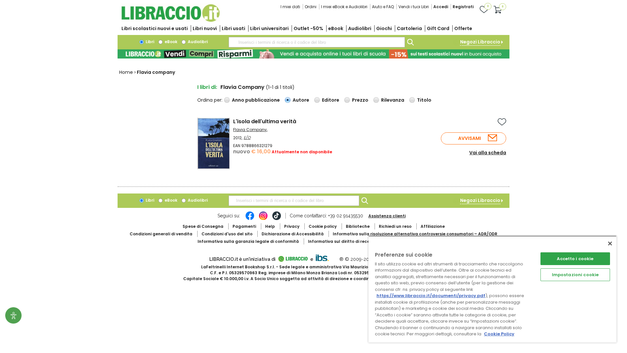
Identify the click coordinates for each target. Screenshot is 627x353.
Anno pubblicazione (256, 100)
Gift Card (438, 28)
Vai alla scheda (487, 152)
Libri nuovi (205, 28)
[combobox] (317, 42)
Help (270, 226)
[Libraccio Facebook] (249, 219)
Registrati (463, 6)
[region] (492, 289)
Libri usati (233, 28)
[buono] (313, 54)
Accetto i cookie (575, 259)
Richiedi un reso (395, 226)
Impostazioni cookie (575, 275)
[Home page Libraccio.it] (170, 20)
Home (126, 72)
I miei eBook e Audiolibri (344, 6)
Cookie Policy (499, 334)
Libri (149, 41)
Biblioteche (358, 226)
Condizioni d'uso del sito (226, 234)
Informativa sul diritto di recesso (342, 241)
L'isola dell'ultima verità (264, 121)
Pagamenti (244, 226)
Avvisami (469, 138)
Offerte (463, 28)
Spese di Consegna (203, 226)
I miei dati (290, 6)
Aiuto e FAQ (383, 6)
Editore (330, 100)
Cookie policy (323, 226)
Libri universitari (269, 28)
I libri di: (207, 87)
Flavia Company (250, 129)
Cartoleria (409, 28)
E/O (247, 137)
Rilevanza (392, 100)
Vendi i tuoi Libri (413, 6)
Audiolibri (359, 28)
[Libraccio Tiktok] (276, 219)
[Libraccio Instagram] (263, 219)
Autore (301, 100)
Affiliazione (433, 226)
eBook (335, 28)
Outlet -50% (308, 28)
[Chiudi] (610, 243)
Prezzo (360, 100)
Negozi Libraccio (480, 42)
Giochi (384, 28)
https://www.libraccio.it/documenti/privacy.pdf (431, 296)
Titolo (424, 100)
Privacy (291, 226)
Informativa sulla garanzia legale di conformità (248, 241)
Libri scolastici (154, 28)
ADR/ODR (415, 234)
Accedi (440, 6)
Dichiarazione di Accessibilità (293, 234)
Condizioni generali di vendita (161, 234)
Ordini (310, 6)
